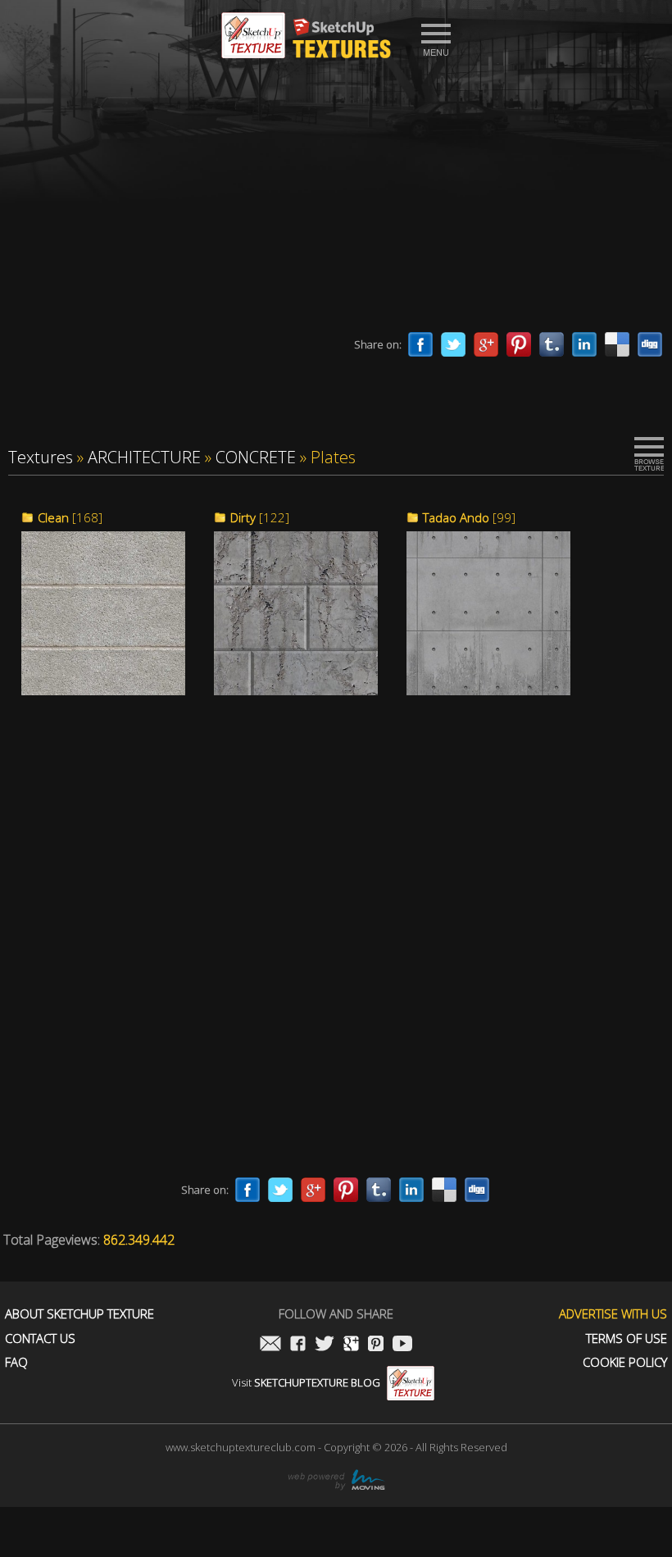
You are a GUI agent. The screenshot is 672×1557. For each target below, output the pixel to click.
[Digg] (650, 344)
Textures (40, 457)
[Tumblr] (551, 344)
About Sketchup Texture (79, 1314)
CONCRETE (256, 457)
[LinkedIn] (584, 344)
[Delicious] (617, 344)
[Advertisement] (336, 201)
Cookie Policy (625, 1362)
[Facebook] (420, 344)
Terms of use (626, 1338)
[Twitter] (453, 344)
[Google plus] (486, 344)
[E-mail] (270, 1345)
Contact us (40, 1338)
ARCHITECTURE (144, 457)
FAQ (16, 1362)
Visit (306, 1382)
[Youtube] (402, 1345)
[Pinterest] (518, 344)
